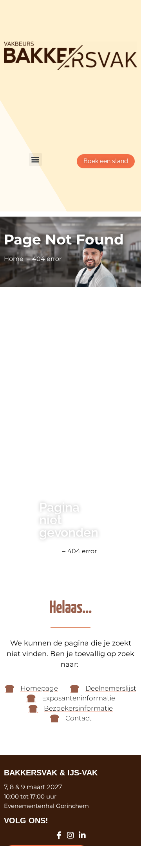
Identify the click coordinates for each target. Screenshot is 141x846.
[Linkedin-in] (82, 835)
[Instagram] (70, 835)
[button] (35, 159)
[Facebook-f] (59, 835)
